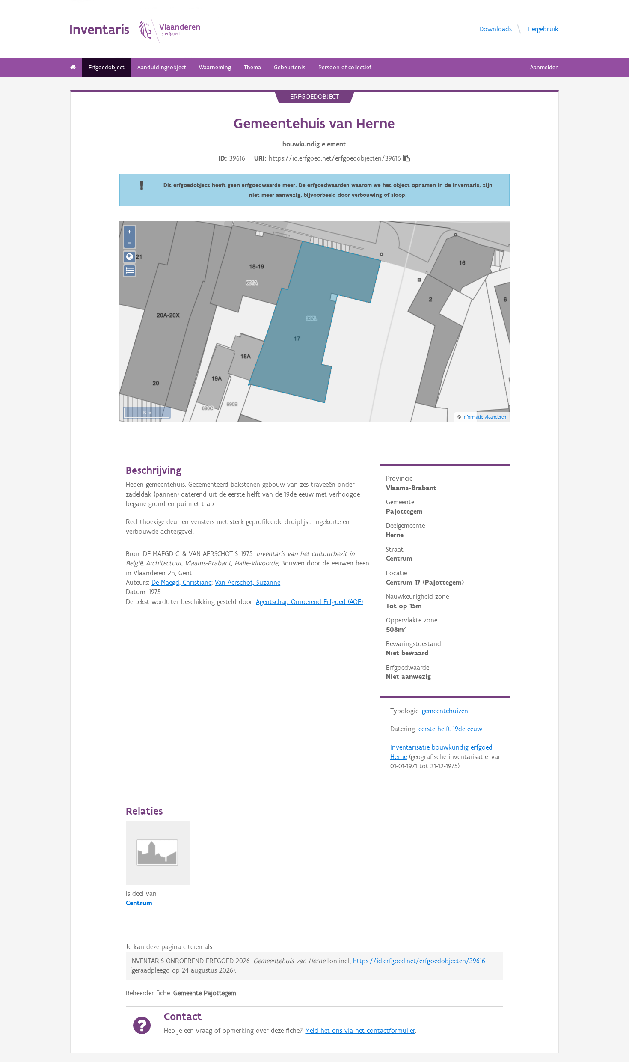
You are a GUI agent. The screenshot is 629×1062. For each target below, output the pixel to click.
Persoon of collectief (344, 67)
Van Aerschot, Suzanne (247, 582)
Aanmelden (544, 67)
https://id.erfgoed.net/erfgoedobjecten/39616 (419, 961)
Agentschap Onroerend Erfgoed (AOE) (309, 602)
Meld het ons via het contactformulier (360, 1030)
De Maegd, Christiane (181, 582)
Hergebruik (543, 28)
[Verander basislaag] (129, 270)
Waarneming (215, 67)
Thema (252, 67)
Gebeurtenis (290, 67)
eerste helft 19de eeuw (450, 729)
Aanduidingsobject (161, 67)
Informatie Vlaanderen (484, 417)
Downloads (495, 28)
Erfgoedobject (107, 67)
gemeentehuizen (445, 711)
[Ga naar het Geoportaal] (129, 257)
